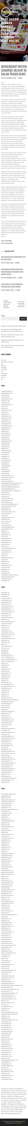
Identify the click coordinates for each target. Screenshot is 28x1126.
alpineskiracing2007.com (8, 751)
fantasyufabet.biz (6, 435)
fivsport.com (4, 536)
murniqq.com (20, 1104)
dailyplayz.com (5, 1037)
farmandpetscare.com (7, 901)
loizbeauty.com (5, 671)
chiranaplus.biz (5, 734)
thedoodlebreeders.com (7, 527)
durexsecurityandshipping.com (9, 504)
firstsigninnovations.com (8, 612)
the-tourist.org (5, 648)
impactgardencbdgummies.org (9, 575)
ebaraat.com (4, 412)
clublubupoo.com (6, 1022)
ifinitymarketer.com (6, 1044)
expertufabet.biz (5, 433)
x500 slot (23, 1094)
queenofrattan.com (6, 924)
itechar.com (4, 406)
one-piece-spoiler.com (7, 932)
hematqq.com (5, 1106)
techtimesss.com (5, 625)
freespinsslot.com (6, 865)
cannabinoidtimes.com (7, 870)
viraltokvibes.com (6, 636)
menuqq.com (4, 1088)
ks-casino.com (5, 523)
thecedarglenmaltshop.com (8, 794)
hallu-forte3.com (5, 742)
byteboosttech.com (6, 416)
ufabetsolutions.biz (6, 450)
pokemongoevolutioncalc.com (9, 1060)
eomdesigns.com (6, 955)
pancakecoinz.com (6, 830)
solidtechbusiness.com (7, 981)
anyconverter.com (6, 673)
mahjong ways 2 (19, 1096)
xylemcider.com (5, 567)
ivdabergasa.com (6, 508)
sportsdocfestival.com (7, 1075)
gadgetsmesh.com (6, 893)
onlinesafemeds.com (7, 425)
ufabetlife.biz (5, 448)
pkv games (10, 243)
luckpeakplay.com (6, 1054)
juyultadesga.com (6, 510)
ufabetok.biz (4, 467)
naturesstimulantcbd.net (7, 577)
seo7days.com (5, 696)
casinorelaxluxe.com (7, 1031)
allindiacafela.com (6, 749)
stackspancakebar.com (7, 736)
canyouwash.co (5, 397)
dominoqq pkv (19, 1088)
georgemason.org (6, 796)
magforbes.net (5, 640)
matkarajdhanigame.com (8, 821)
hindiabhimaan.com (6, 772)
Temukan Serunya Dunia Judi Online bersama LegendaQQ (7, 304)
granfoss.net (4, 747)
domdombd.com (5, 1035)
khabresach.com (5, 774)
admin (20, 78)
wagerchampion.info (7, 943)
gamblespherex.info (6, 951)
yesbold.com (4, 408)
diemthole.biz (5, 678)
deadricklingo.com (6, 947)
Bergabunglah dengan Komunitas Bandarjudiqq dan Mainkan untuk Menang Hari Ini (12, 271)
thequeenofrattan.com (7, 926)
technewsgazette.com (7, 684)
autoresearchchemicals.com (9, 778)
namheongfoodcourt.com (8, 738)
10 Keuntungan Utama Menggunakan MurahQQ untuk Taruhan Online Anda (11, 330)
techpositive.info (5, 907)
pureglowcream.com (7, 698)
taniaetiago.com (5, 569)
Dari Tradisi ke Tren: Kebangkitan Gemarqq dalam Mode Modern (12, 285)
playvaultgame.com (6, 1069)
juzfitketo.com (5, 571)
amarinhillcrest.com (6, 646)
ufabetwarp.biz (5, 429)
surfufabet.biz (5, 454)
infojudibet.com (5, 815)
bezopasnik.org (5, 707)
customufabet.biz (6, 460)
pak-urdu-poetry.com (7, 911)
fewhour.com (4, 878)
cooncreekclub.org (6, 600)
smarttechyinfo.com (6, 855)
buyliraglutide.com (6, 423)
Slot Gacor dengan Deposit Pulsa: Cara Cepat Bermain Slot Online (10, 30)
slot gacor (20, 1092)
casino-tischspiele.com (7, 661)
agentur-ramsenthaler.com (8, 953)
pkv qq (3, 377)
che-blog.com (5, 828)
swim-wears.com (6, 615)
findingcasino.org (6, 935)
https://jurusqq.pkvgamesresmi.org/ (11, 1113)
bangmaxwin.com (6, 713)
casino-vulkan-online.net (8, 753)
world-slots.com (5, 824)
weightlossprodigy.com (7, 853)
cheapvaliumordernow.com (8, 999)
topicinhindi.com (5, 798)
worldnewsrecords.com (7, 977)
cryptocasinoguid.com (7, 481)
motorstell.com (5, 629)
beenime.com (5, 1000)
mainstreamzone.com (7, 884)
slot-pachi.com (5, 863)
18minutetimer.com (6, 880)
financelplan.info (5, 811)
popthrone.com (5, 823)
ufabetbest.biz (5, 456)
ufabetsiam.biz (5, 437)
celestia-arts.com (6, 604)
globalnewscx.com (6, 918)
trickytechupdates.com (7, 770)
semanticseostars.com (7, 882)
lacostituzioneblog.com (7, 557)
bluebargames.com (6, 608)
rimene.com (4, 726)
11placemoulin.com (6, 847)
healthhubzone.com (6, 410)
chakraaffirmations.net (7, 838)
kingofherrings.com (6, 688)
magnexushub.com (6, 418)
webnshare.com (5, 888)
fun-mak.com (5, 1004)
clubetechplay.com (6, 1033)
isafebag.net (4, 652)
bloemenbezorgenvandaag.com (10, 700)
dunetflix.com (5, 546)
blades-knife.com (6, 930)
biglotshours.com (6, 422)
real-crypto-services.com (8, 511)
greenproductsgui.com (7, 872)
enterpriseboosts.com (7, 655)
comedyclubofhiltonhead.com (9, 993)
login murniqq (22, 1106)
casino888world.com (7, 1006)
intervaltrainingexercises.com (9, 1012)
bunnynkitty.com (5, 705)
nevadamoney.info (6, 724)
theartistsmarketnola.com (8, 732)
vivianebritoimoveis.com (8, 638)
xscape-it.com (5, 496)
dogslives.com (5, 920)
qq (2, 379)
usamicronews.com (6, 1056)
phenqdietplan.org (6, 542)
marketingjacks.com (6, 767)
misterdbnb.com (5, 1008)
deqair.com (4, 531)
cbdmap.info (4, 817)
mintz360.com (5, 849)
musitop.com (4, 554)
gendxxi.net (4, 958)
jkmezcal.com (5, 1010)
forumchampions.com (7, 606)
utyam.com (4, 555)
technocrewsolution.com (8, 634)
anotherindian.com (6, 565)
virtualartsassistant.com (7, 995)
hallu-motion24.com (6, 744)
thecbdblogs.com (6, 776)
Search (3, 315)
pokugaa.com (5, 1067)
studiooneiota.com (6, 933)
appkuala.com (5, 694)
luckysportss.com (6, 1052)
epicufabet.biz (5, 464)
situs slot (3, 360)
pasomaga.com (5, 573)
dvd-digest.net (5, 730)
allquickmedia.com (6, 682)
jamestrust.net (5, 665)
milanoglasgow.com (6, 740)
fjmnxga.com (4, 709)
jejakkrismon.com (6, 677)
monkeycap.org (5, 642)
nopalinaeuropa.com (6, 578)
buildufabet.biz (5, 473)
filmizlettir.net (5, 596)
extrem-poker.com (6, 521)
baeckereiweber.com (7, 391)
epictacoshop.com (6, 717)
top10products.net (6, 805)
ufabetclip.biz (5, 431)
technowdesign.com (6, 502)
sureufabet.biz (5, 458)
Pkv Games (9, 241)
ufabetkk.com (5, 680)
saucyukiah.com (5, 592)
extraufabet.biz (5, 446)
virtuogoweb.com (6, 420)
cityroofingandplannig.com (8, 506)
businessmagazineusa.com (8, 970)
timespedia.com (5, 675)
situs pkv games (5, 1092)
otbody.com (4, 663)
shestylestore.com (6, 1077)
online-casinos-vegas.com (8, 763)
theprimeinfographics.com (8, 997)
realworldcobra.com (6, 937)
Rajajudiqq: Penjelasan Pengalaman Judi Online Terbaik (12, 341)
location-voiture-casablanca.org (10, 989)
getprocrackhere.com (7, 1039)
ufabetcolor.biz (5, 445)
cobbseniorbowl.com (7, 500)
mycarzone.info (5, 962)
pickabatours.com (6, 807)
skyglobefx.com (5, 949)
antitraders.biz (5, 492)
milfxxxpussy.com (6, 550)
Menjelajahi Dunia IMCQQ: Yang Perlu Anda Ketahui (21, 304)
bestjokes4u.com (6, 840)
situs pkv (3, 366)
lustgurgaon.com (5, 842)
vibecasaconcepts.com (7, 964)
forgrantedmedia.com (7, 617)
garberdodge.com (6, 613)
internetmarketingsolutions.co (9, 914)
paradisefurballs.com (7, 867)
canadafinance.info (6, 722)
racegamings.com (6, 1064)
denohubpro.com (6, 928)
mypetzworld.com (6, 513)
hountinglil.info (5, 836)
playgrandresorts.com (7, 1071)
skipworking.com (6, 669)
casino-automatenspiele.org (9, 659)
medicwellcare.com (6, 972)
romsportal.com (5, 1073)
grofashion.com (5, 1058)
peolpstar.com (5, 619)
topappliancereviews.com (8, 768)
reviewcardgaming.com (7, 983)
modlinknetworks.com (7, 1048)
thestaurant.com (5, 1018)
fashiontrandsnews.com (7, 477)
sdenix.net (4, 644)
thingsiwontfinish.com (7, 1079)
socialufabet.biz (5, 452)
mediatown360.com (6, 757)
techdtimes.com (5, 400)
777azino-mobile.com (7, 498)
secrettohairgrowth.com (7, 701)
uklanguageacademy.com (8, 800)
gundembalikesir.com (7, 404)
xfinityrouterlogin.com (7, 765)
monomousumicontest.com (8, 945)
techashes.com (5, 395)
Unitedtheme (18, 1123)
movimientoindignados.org (8, 548)
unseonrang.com (5, 909)
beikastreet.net (5, 594)
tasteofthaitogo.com (6, 703)
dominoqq (4, 369)
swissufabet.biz (5, 439)
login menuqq (14, 1106)
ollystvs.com (4, 916)
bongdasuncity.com (6, 861)
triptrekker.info (5, 956)
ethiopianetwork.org (6, 891)
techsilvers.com (5, 533)
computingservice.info (7, 903)
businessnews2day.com (7, 976)
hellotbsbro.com (5, 899)
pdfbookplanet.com (6, 922)
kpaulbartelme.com (6, 991)
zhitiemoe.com (5, 561)
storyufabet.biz (5, 462)
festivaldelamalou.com (7, 610)
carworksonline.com (6, 623)
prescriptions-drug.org (7, 633)
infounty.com (4, 515)
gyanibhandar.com (6, 427)
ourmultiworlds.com (6, 598)
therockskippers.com (7, 745)
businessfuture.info (6, 813)
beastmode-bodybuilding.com (9, 809)
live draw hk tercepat (7, 362)
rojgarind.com (5, 876)
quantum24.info (5, 966)
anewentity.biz (5, 692)
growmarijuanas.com (7, 886)
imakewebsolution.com (7, 826)
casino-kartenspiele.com (8, 657)
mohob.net (4, 851)
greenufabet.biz (5, 443)
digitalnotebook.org (6, 857)
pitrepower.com (5, 755)
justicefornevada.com (7, 895)
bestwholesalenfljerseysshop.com (10, 487)
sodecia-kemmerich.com (8, 1002)
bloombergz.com (6, 654)
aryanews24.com (6, 494)
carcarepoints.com (6, 525)
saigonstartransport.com (8, 711)
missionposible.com (6, 761)
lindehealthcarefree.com (8, 801)
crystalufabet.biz (6, 466)
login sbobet (17, 1102)
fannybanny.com (5, 1043)
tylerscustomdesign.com (8, 621)
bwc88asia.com (5, 519)
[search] (26, 34)
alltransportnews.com (7, 475)
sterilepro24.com (6, 979)
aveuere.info (4, 868)
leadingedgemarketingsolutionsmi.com (12, 483)
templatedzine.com (6, 538)
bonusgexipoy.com (6, 1029)
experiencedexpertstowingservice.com (12, 985)
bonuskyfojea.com (6, 1025)
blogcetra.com (5, 912)
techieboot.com (5, 402)
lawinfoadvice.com (6, 540)
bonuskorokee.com (6, 1027)
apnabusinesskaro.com (7, 780)
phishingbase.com (6, 1062)
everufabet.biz (5, 469)
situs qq (12, 1090)
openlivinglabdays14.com (8, 489)
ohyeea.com (4, 559)
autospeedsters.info (6, 941)
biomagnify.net (5, 580)
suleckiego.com (5, 782)
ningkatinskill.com (6, 534)
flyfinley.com (4, 832)
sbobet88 (3, 1104)
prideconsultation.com (7, 834)
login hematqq (6, 1108)
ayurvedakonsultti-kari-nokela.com (10, 490)
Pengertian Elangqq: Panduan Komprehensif (13, 326)
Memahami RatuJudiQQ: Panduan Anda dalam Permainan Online (12, 335)
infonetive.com (5, 715)
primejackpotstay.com (7, 1065)
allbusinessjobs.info (6, 803)
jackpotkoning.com (6, 1046)
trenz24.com (4, 667)
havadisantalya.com (6, 399)
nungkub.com (5, 563)
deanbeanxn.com (6, 819)
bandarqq (4, 367)
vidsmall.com (5, 974)
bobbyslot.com (5, 845)
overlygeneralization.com (8, 889)
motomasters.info (6, 960)
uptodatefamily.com (6, 552)
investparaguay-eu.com (7, 517)
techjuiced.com (5, 414)
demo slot (17, 1094)
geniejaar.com (5, 844)
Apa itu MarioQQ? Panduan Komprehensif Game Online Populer (12, 346)
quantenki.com (5, 968)
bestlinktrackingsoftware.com (9, 1020)
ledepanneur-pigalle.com (8, 728)
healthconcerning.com (7, 874)
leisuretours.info (5, 897)
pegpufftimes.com (6, 602)
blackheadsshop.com (7, 987)
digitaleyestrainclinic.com (8, 759)
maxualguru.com (5, 859)
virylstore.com (5, 627)
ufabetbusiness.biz (6, 441)
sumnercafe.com (5, 544)
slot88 (11, 1109)
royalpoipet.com (5, 1016)
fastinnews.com (5, 1041)
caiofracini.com (5, 905)
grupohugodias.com (6, 529)
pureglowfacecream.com (8, 686)
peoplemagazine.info (7, 393)
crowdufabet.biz (5, 471)
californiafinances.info (7, 721)
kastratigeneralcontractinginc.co (10, 485)
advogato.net (4, 650)
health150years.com (6, 631)
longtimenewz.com (6, 1050)
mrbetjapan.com (5, 690)
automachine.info (6, 939)
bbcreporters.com (6, 479)
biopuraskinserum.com (7, 719)
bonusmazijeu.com (6, 1023)
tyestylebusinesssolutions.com (9, 1014)
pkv (2, 364)
